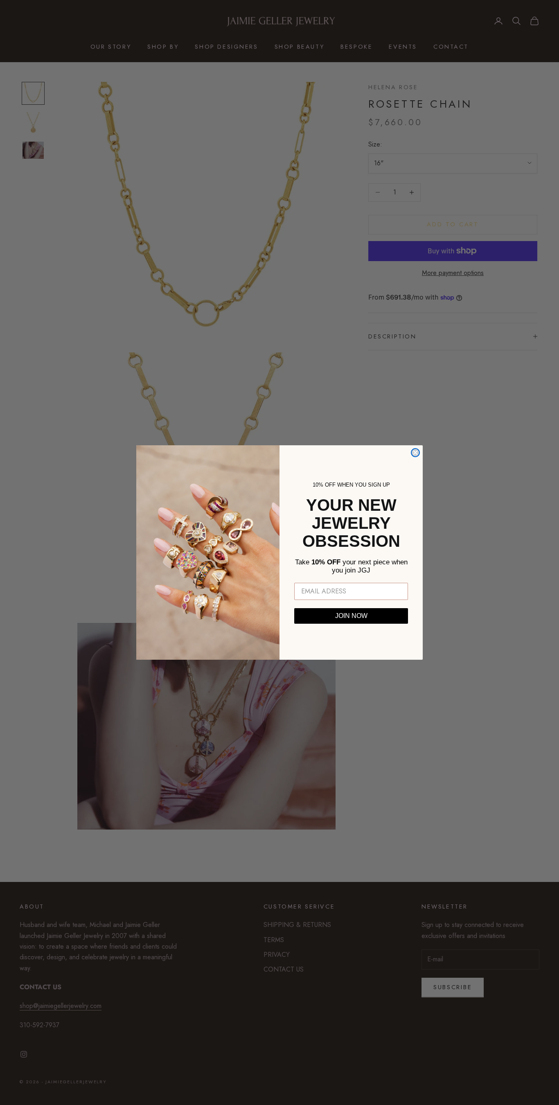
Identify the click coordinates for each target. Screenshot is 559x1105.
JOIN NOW (351, 615)
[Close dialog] (415, 453)
